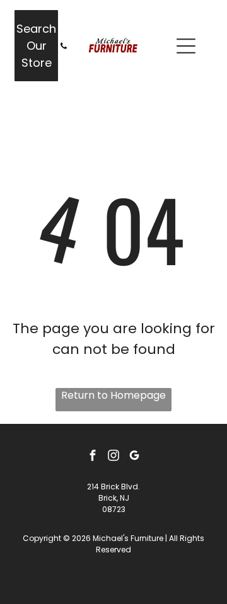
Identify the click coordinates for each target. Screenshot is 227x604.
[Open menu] (186, 46)
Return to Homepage (113, 395)
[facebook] (93, 457)
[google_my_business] (134, 457)
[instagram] (113, 457)
